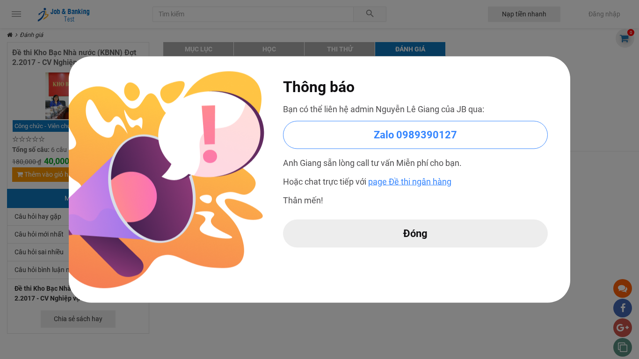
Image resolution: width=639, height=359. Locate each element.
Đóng (415, 233)
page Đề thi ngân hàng (409, 182)
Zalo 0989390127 (415, 135)
